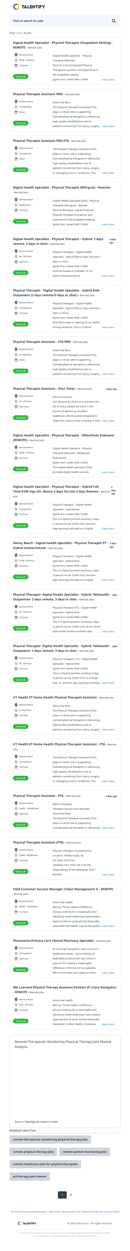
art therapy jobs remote (29, 1176)
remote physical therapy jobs (33, 1152)
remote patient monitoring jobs (84, 1152)
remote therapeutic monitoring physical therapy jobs (50, 1139)
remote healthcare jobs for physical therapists (45, 1164)
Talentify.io (82, 1223)
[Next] (70, 1195)
